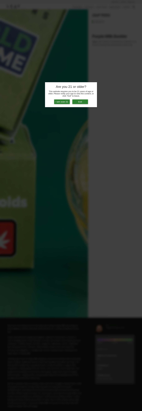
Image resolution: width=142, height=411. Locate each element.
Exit (80, 102)
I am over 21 (62, 102)
